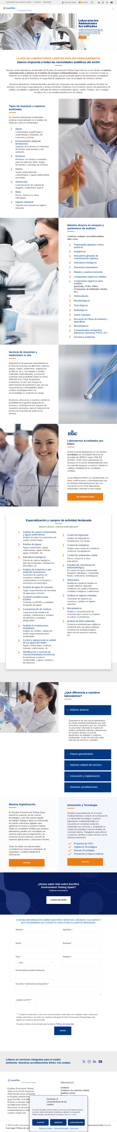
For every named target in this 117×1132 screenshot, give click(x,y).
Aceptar (40, 1122)
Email (18, 943)
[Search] (92, 2)
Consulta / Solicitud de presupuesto (32, 984)
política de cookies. (70, 1114)
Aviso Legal (74, 1128)
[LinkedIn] (99, 2)
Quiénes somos (68, 1093)
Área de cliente (70, 2)
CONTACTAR (82, 37)
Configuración (76, 1122)
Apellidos (67, 930)
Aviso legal (10, 1128)
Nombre (19, 930)
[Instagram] (103, 2)
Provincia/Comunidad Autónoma (30, 970)
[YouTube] (111, 2)
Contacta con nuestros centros (75, 1090)
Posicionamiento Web (94, 1125)
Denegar (58, 1122)
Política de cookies (24, 1128)
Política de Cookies (45, 1128)
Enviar (63, 1031)
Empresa (67, 943)
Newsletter (47, 2)
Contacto (37, 2)
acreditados (72, 454)
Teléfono (66, 957)
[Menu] (112, 9)
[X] (107, 2)
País (18, 957)
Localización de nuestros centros (18, 2)
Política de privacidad (61, 1128)
